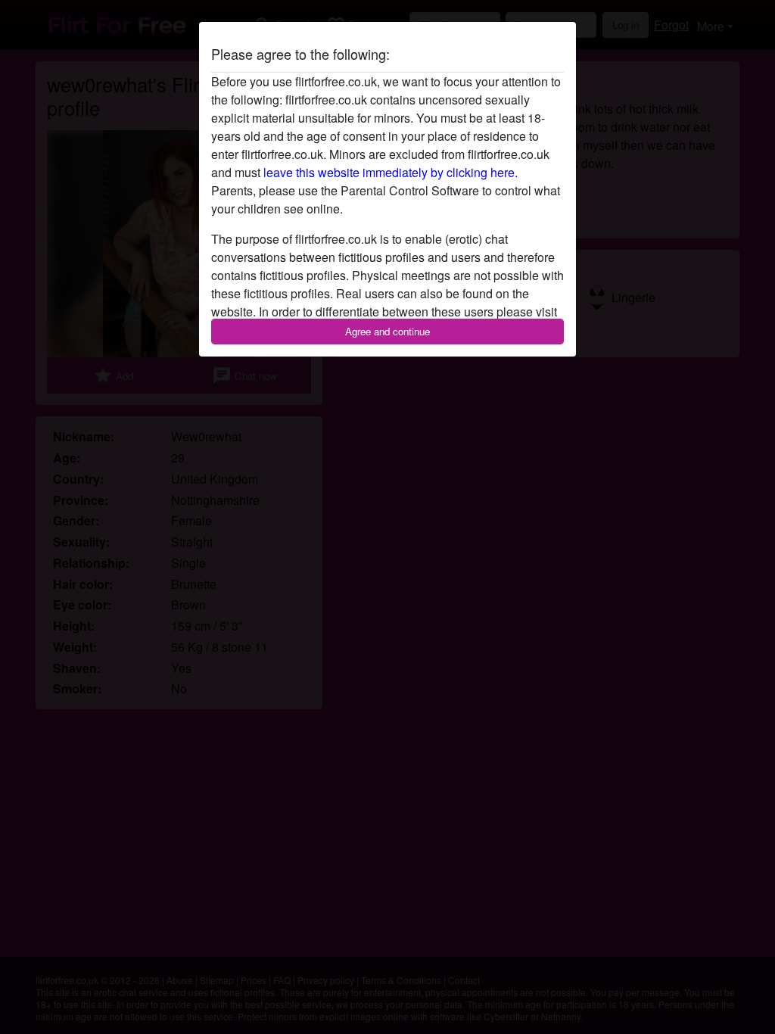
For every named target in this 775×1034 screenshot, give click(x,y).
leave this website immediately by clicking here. (390, 172)
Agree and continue (387, 331)
